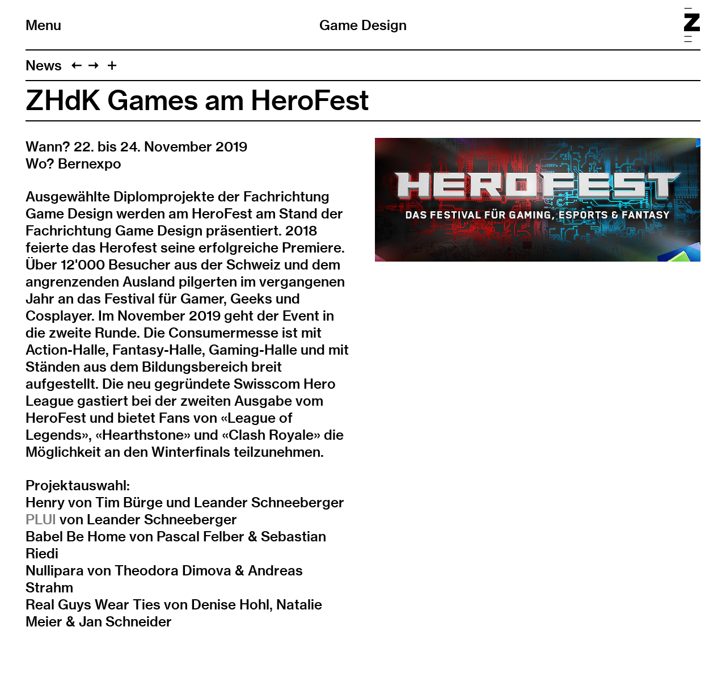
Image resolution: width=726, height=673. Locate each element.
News (44, 65)
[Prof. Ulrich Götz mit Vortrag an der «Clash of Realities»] (93, 65)
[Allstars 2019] (76, 65)
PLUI (41, 519)
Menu (43, 24)
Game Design (363, 24)
